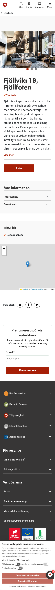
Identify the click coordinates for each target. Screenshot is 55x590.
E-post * (10, 352)
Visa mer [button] (9, 155)
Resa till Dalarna (18, 404)
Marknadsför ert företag (16, 511)
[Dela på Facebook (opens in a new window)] (27, 305)
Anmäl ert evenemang (15, 501)
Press (7, 491)
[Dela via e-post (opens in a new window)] (19, 305)
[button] (27, 69)
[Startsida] (5, 5)
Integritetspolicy (18, 426)
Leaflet (25, 289)
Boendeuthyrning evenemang (19, 520)
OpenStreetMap (37, 289)
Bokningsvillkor (12, 469)
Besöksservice (17, 393)
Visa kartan (11, 95)
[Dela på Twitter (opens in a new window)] (36, 305)
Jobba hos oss (17, 437)
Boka (19, 168)
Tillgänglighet (16, 415)
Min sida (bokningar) (14, 459)
